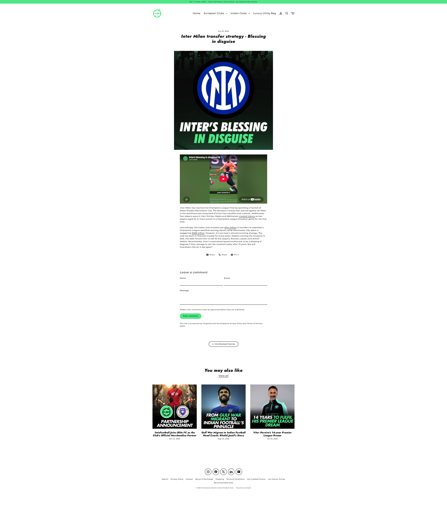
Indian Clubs (239, 13)
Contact (189, 479)
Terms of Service (254, 323)
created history (247, 216)
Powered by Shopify (243, 488)
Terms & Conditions (235, 479)
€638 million (198, 233)
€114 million (230, 227)
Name (183, 278)
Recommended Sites (223, 483)
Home (196, 13)
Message (184, 290)
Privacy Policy (236, 323)
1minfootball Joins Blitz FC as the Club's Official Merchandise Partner (174, 434)
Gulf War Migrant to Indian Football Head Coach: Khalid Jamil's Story (223, 434)
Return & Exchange (204, 479)
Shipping (220, 479)
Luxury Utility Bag (264, 13)
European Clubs (214, 13)
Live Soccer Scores (276, 479)
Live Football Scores (256, 479)
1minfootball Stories (224, 344)
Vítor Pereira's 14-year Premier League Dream (272, 434)
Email (227, 278)
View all (223, 375)
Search (165, 479)
